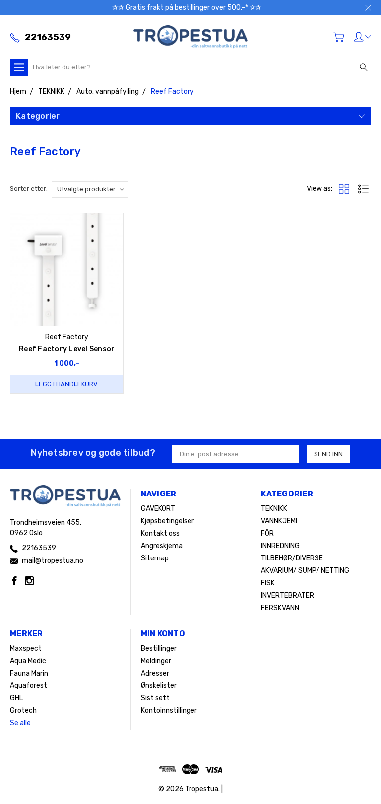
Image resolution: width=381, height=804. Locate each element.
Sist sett (155, 698)
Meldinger (156, 661)
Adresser (155, 673)
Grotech (23, 710)
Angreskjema (162, 546)
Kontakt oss (160, 533)
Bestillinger (159, 648)
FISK (268, 583)
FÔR (267, 533)
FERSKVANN (280, 608)
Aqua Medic (28, 661)
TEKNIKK (274, 508)
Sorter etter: (29, 188)
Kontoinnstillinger (169, 710)
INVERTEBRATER (287, 595)
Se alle (20, 723)
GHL (16, 698)
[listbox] (90, 189)
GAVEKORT (158, 508)
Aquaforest (28, 685)
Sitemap (155, 558)
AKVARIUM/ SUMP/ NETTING (305, 570)
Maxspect (26, 648)
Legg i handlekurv (66, 384)
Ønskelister (159, 685)
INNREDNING (280, 546)
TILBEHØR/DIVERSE (292, 558)
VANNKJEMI (279, 521)
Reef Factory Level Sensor (67, 349)
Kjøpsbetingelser (167, 521)
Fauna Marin (29, 673)
